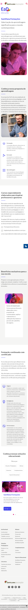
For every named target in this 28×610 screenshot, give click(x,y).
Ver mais (6, 508)
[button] (13, 514)
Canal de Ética (13, 600)
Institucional (4, 529)
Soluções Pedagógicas (10, 465)
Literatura (8, 470)
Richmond (17, 536)
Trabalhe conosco (5, 536)
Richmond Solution (19, 532)
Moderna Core (4, 548)
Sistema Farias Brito (6, 554)
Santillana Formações (20, 560)
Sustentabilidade (5, 534)
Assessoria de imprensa (7, 538)
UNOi (2, 550)
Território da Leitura (6, 564)
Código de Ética (7, 597)
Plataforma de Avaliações (18, 563)
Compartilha (4, 552)
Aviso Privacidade (13, 599)
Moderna (3, 568)
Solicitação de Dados (22, 599)
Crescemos (18, 552)
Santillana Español (19, 542)
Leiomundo (4, 566)
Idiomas (21, 465)
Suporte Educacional (14, 474)
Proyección (18, 534)
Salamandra (4, 570)
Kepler (2, 556)
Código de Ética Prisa (16, 597)
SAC (19, 600)
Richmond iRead (19, 540)
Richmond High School (20, 538)
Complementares (18, 470)
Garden (17, 550)
